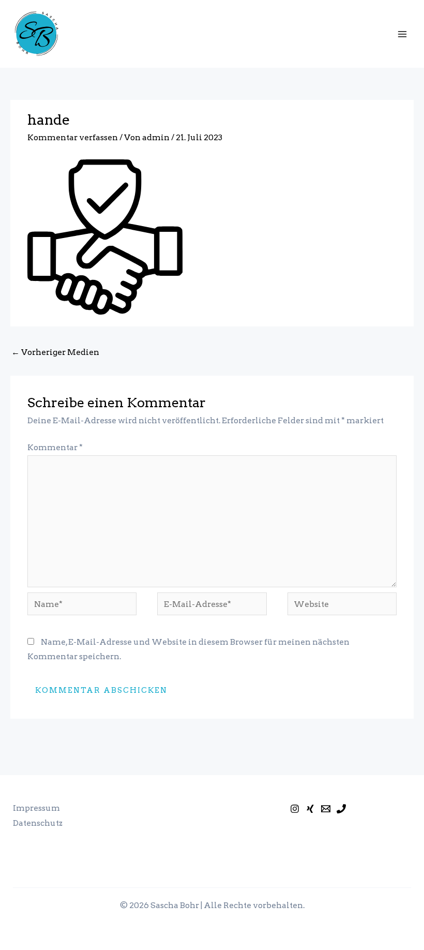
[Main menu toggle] (402, 34)
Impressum (36, 808)
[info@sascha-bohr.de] (325, 808)
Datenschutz (38, 823)
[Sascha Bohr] (310, 808)
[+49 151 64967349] (341, 808)
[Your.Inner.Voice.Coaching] (294, 808)
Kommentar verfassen (72, 137)
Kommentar (55, 447)
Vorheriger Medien (55, 352)
